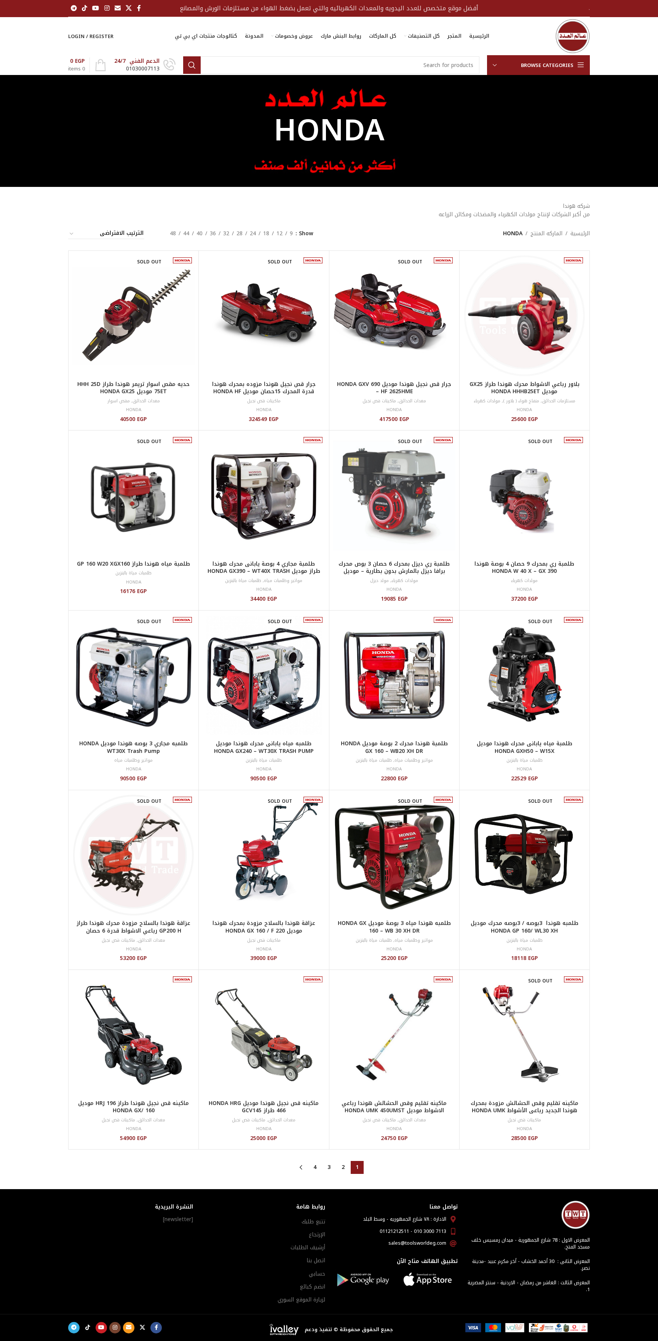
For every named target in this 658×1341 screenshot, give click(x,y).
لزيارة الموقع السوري (301, 1300)
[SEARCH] (192, 65)
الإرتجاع (317, 1234)
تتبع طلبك (313, 1222)
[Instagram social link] (107, 8)
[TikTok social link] (84, 8)
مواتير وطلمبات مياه (283, 581)
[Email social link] (117, 8)
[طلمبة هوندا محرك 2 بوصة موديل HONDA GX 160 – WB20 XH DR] (394, 675)
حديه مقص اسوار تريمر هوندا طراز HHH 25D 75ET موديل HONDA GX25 (133, 388)
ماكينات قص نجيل (379, 401)
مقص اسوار (118, 401)
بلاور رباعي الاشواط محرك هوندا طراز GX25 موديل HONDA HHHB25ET (525, 388)
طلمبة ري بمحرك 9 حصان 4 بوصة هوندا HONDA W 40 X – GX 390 (524, 568)
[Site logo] (573, 36)
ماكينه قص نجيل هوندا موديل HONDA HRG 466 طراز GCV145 (264, 1107)
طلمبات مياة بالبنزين (243, 581)
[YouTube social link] (96, 8)
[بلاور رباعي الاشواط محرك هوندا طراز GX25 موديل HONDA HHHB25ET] (524, 316)
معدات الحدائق (412, 401)
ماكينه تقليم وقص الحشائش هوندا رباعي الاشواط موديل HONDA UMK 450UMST (394, 1107)
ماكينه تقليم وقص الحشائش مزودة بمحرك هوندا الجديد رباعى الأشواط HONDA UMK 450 (524, 1110)
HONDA (524, 410)
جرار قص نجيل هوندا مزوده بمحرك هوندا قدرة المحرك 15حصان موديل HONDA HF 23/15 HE (264, 391)
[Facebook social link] (139, 8)
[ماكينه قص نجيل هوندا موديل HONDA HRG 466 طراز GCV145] (264, 1035)
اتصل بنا (316, 1260)
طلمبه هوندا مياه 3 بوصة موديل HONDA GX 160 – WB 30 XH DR (394, 927)
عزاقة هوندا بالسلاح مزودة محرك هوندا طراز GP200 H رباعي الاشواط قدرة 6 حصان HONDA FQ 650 (133, 930)
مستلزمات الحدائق (558, 401)
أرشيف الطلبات (308, 1247)
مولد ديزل (379, 581)
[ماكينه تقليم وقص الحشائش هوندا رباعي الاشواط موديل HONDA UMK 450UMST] (394, 1035)
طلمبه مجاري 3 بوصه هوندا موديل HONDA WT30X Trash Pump (133, 747)
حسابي (317, 1274)
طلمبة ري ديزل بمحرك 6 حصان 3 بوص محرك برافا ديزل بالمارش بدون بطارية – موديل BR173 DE (394, 571)
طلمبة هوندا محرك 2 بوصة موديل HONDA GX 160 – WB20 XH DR (394, 747)
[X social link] (128, 8)
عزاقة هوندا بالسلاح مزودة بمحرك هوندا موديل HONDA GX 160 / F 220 (263, 927)
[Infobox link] (145, 65)
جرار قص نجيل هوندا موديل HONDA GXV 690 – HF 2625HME (394, 388)
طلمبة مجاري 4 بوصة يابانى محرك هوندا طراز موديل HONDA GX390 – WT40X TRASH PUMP (264, 571)
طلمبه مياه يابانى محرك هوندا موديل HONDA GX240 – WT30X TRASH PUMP (264, 747)
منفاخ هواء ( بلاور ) (521, 401)
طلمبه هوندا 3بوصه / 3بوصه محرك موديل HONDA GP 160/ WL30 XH (524, 927)
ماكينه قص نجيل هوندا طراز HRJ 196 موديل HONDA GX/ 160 (133, 1107)
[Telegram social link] (73, 8)
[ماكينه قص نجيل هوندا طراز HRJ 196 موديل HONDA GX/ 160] (133, 1035)
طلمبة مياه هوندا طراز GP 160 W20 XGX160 (133, 564)
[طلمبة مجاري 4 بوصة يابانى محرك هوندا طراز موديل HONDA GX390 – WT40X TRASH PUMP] (264, 495)
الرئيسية (580, 234)
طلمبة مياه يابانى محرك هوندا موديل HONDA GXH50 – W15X (524, 747)
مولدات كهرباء (487, 401)
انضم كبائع (312, 1287)
